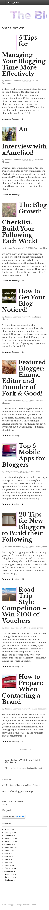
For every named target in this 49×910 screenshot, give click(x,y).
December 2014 (10, 838)
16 (22, 281)
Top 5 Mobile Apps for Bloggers (23, 455)
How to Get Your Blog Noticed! (23, 300)
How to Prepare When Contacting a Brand (22, 689)
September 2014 (10, 847)
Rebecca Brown (11, 81)
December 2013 (10, 874)
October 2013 (9, 880)
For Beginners (40, 547)
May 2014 (8, 859)
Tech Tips (35, 472)
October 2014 (9, 844)
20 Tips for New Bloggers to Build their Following (23, 527)
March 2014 (9, 865)
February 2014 (10, 868)
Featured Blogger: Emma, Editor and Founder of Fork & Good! (24, 378)
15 (22, 352)
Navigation (13, 2)
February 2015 (10, 832)
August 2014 (9, 850)
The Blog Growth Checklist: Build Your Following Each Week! (24, 223)
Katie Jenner (10, 472)
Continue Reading (10, 119)
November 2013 (10, 877)
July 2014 (8, 853)
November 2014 (10, 841)
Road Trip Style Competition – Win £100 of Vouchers (24, 605)
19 (22, 579)
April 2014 (8, 862)
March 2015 (9, 829)
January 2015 (9, 835)
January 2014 (9, 871)
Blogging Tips (40, 248)
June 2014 (8, 856)
